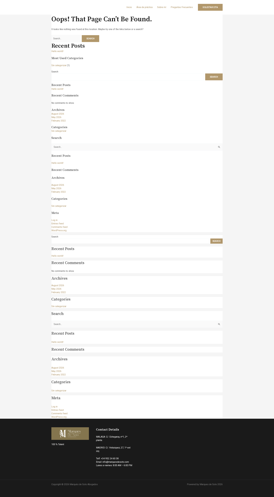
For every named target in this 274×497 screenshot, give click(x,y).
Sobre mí (161, 7)
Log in (54, 220)
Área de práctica (144, 7)
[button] (210, 7)
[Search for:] (66, 38)
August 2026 (57, 113)
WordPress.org (59, 230)
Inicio (129, 7)
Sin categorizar (58, 65)
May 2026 (56, 117)
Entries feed (57, 223)
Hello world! (57, 51)
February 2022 (58, 120)
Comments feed (59, 227)
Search (54, 71)
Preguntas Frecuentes (182, 7)
